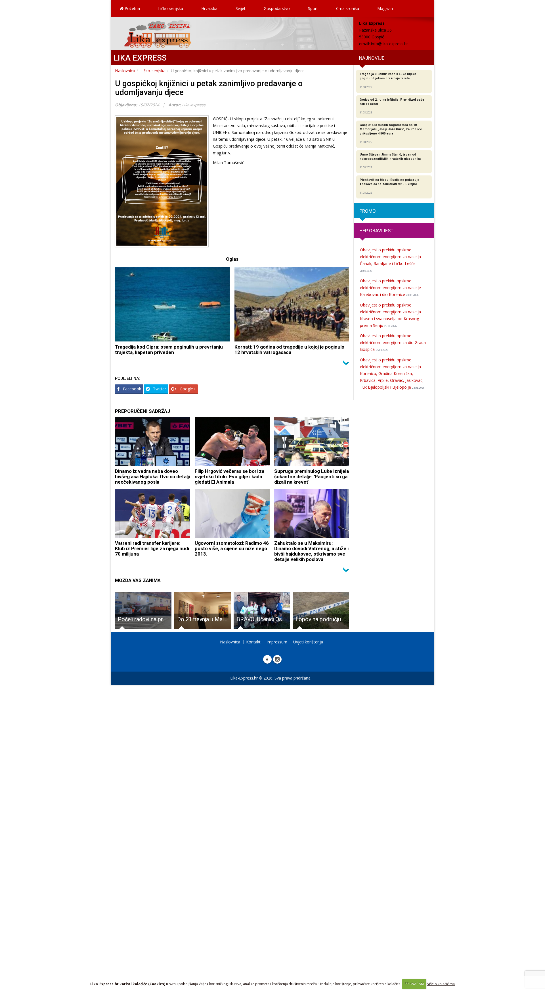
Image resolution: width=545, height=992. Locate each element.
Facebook (131, 389)
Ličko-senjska (170, 8)
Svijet (241, 8)
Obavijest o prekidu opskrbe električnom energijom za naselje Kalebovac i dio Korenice (390, 287)
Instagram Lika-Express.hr (277, 659)
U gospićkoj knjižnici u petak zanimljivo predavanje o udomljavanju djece (209, 88)
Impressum (277, 642)
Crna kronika (347, 8)
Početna (131, 8)
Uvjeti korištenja (308, 642)
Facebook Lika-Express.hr (267, 659)
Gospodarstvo (277, 8)
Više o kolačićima (441, 983)
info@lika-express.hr (389, 43)
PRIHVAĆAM (414, 983)
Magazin (385, 8)
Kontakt (253, 642)
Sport (313, 8)
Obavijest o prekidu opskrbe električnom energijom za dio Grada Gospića (393, 342)
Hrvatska (209, 8)
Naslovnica (125, 70)
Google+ (187, 389)
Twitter (159, 389)
